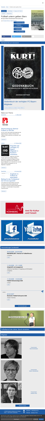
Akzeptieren (41, 419)
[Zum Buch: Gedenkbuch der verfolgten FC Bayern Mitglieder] (5, 150)
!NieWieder (10, 11)
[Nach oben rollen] (43, 419)
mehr (8, 257)
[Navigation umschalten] (43, 3)
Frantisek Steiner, (6, 20)
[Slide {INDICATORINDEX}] (18, 109)
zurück (3, 40)
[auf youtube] (24, 412)
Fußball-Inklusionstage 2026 (15, 280)
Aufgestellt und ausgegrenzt (15, 267)
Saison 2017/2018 (18, 11)
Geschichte (9, 13)
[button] (6, 36)
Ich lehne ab (35, 419)
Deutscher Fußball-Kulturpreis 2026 (17, 296)
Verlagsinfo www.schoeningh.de (18, 25)
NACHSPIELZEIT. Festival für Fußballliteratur (19, 253)
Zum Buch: (14, 107)
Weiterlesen (4, 139)
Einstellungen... (17, 419)
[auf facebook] (24, 410)
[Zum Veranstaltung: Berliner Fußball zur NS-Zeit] (5, 121)
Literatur (3, 13)
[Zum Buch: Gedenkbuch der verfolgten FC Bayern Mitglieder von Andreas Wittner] (22, 72)
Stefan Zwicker (13, 20)
